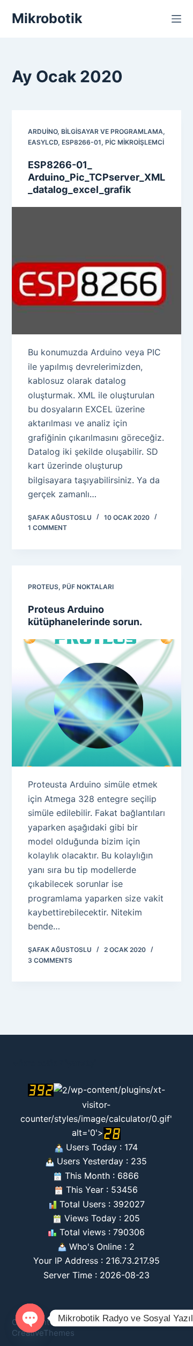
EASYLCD (43, 142)
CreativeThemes (43, 1333)
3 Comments (50, 960)
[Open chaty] (30, 1318)
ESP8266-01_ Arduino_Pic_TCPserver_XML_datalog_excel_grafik (96, 177)
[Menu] (176, 19)
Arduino (42, 131)
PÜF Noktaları (88, 587)
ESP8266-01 (81, 142)
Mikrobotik (47, 18)
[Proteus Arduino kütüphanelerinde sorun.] (97, 703)
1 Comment (47, 528)
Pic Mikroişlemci (134, 142)
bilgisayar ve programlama (112, 131)
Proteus (43, 587)
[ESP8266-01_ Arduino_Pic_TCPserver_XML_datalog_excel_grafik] (97, 271)
